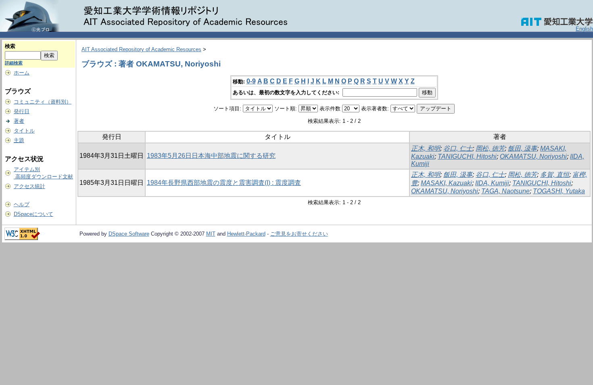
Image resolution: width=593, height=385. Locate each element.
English (584, 29)
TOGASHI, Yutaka (559, 191)
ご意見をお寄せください (299, 234)
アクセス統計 (29, 186)
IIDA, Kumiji (492, 183)
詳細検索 (14, 62)
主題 (19, 140)
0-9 (251, 81)
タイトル (24, 131)
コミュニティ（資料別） (42, 102)
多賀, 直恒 (554, 174)
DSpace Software (129, 234)
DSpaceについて (33, 214)
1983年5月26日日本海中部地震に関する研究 (211, 155)
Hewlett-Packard (246, 234)
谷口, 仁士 (457, 148)
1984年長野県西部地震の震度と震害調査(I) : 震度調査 (224, 182)
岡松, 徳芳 (490, 148)
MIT (210, 234)
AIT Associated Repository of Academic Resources (141, 49)
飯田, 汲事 (522, 148)
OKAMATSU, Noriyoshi (533, 156)
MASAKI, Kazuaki (446, 183)
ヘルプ (21, 204)
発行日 (21, 111)
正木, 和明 (425, 148)
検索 (10, 46)
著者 (19, 121)
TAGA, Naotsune (505, 191)
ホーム (21, 73)
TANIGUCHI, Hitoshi (467, 156)
